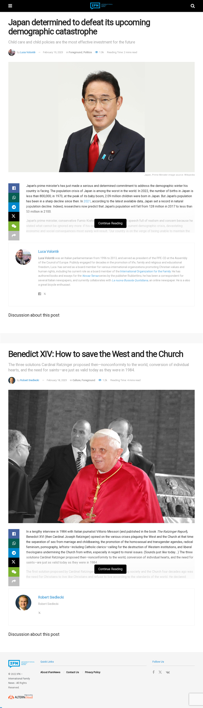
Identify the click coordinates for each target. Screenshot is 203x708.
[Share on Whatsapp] (13, 197)
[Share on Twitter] (13, 216)
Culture (76, 380)
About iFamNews (50, 672)
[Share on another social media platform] (13, 235)
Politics (87, 52)
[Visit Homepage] (101, 6)
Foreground (75, 52)
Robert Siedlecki (29, 380)
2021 (87, 201)
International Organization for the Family (145, 271)
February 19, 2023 (53, 52)
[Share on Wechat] (13, 226)
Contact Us (72, 672)
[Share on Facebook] (13, 188)
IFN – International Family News (19, 678)
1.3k (101, 52)
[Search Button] (193, 6)
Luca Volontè (27, 52)
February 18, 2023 (57, 380)
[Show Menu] (10, 6)
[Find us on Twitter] (160, 672)
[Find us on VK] (168, 672)
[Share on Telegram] (13, 207)
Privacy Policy (92, 672)
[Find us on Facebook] (153, 672)
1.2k (104, 380)
